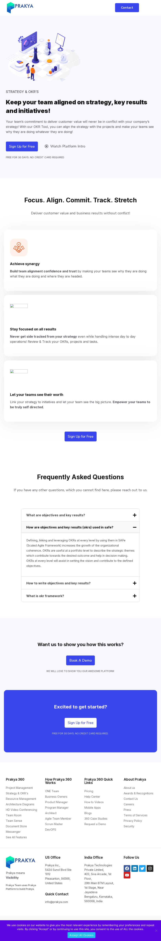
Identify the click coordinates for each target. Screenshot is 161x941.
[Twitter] (142, 868)
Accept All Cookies (81, 935)
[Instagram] (150, 868)
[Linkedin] (134, 868)
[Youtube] (127, 875)
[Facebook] (127, 868)
